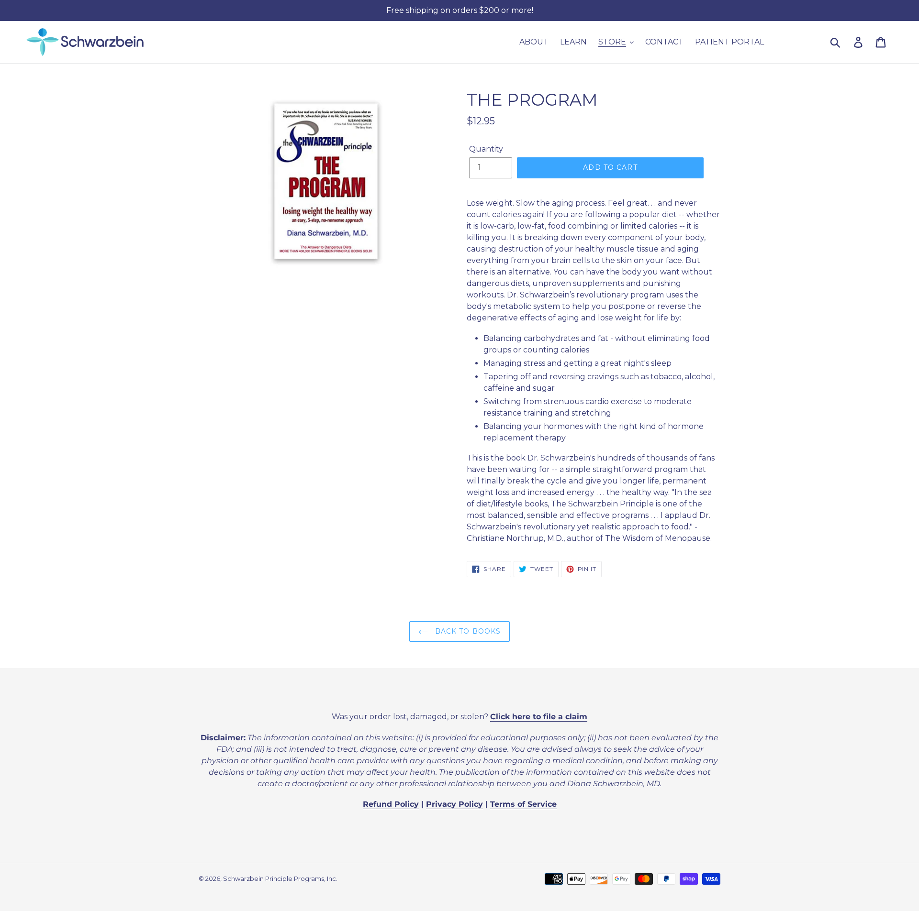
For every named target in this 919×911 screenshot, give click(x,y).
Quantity (486, 149)
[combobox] (846, 42)
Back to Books (467, 631)
